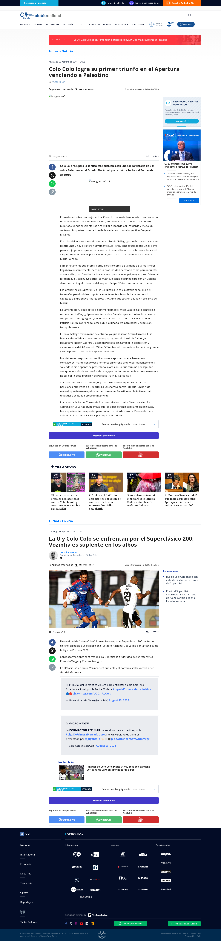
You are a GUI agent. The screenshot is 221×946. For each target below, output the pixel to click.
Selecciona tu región (35, 3)
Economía (68, 24)
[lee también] (72, 772)
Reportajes (26, 902)
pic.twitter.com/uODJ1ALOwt (92, 693)
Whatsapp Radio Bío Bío (186, 923)
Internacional (53, 24)
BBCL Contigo (138, 24)
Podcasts (24, 24)
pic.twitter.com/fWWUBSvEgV (130, 739)
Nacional (37, 24)
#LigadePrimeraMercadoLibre (132, 689)
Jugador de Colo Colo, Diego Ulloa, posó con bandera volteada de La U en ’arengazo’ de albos (118, 768)
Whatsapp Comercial (132, 923)
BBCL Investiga (121, 24)
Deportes (81, 24)
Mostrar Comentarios (104, 435)
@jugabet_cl (93, 739)
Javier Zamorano (68, 552)
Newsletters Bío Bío (115, 3)
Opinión (107, 24)
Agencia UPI (59, 82)
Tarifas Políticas (28, 922)
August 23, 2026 (119, 700)
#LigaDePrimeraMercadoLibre (85, 734)
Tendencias (94, 24)
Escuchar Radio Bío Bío (183, 3)
